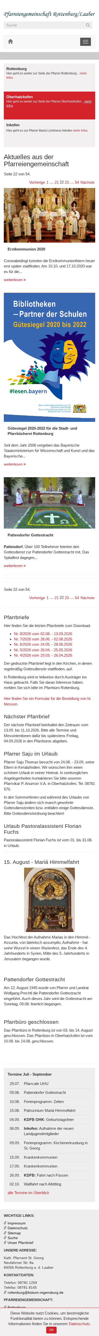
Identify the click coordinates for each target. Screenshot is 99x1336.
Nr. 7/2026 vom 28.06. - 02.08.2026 (43, 639)
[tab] (49, 78)
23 (67, 182)
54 (77, 182)
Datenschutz (79, 1324)
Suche (13, 1238)
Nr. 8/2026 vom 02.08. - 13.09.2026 (43, 634)
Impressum (17, 1223)
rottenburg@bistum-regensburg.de (35, 1293)
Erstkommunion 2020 (26, 249)
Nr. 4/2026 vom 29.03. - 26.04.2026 (43, 655)
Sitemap (14, 1233)
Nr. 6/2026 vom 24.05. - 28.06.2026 (43, 644)
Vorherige (37, 182)
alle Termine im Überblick (28, 1193)
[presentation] (49, 77)
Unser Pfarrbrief (20, 1243)
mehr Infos (80, 130)
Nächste (87, 182)
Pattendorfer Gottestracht (30, 535)
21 (57, 182)
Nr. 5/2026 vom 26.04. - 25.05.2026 (43, 650)
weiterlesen (14, 280)
